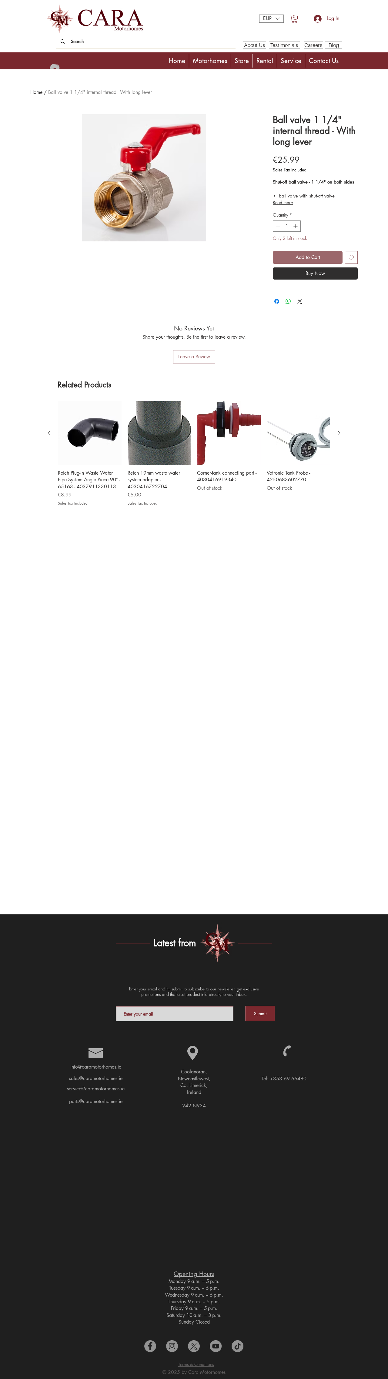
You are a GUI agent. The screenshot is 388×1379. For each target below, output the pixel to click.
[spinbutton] (286, 226)
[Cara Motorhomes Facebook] (150, 1346)
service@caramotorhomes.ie (96, 1089)
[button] (271, 19)
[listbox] (271, 19)
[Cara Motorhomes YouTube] (216, 1346)
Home (36, 92)
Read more (283, 202)
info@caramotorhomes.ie (95, 1067)
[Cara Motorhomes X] (194, 1346)
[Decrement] (277, 226)
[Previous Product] (49, 432)
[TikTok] (237, 1346)
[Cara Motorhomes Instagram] (172, 1346)
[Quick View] (90, 433)
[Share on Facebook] (276, 301)
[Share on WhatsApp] (288, 301)
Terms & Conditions (196, 1364)
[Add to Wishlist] (351, 257)
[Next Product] (339, 432)
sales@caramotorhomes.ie (95, 1078)
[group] (194, 453)
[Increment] (296, 226)
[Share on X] (299, 301)
